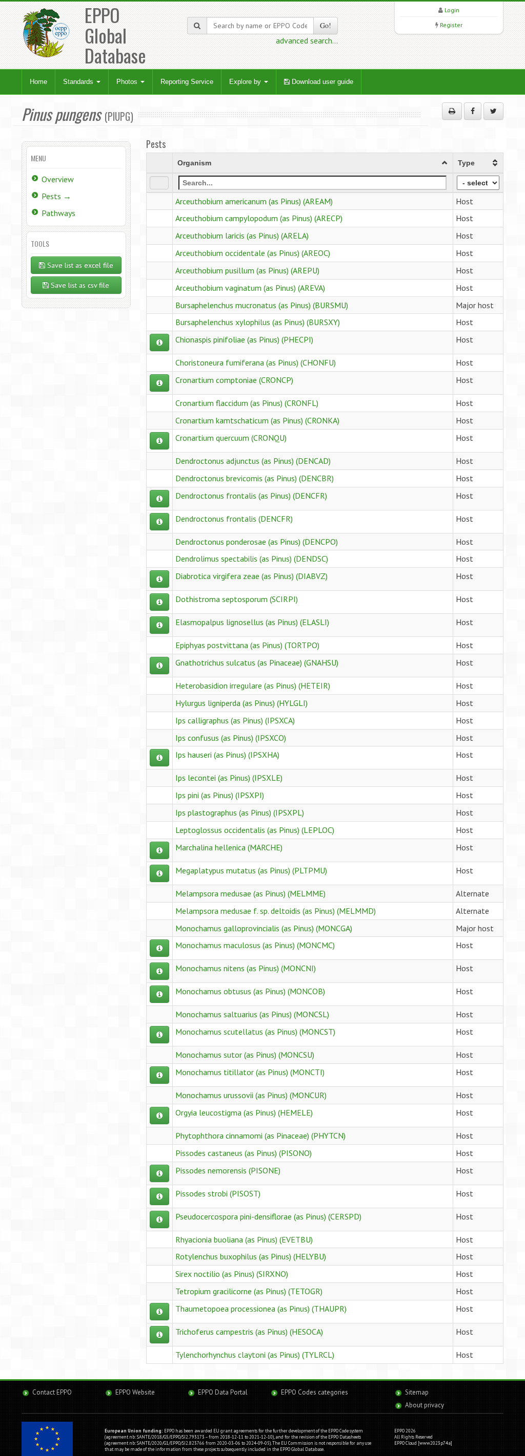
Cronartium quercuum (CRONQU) (231, 438)
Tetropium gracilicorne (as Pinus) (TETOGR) (248, 1291)
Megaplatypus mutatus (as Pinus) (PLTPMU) (251, 870)
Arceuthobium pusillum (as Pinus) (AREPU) (247, 270)
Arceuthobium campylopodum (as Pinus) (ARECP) (258, 218)
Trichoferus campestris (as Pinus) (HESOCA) (249, 1331)
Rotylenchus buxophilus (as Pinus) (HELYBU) (250, 1256)
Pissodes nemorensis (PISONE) (227, 1170)
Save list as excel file (79, 265)
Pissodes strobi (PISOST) (217, 1193)
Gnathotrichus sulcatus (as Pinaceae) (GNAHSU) (256, 662)
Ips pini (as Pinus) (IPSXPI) (219, 795)
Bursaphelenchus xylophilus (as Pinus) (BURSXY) (257, 322)
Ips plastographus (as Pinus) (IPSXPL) (239, 812)
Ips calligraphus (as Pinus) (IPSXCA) (235, 720)
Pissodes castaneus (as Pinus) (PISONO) (243, 1153)
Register (451, 25)
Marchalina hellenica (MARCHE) (228, 847)
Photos (127, 81)
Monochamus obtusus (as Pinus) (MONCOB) (250, 991)
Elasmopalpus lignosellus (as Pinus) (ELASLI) (252, 622)
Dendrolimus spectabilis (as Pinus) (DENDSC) (251, 558)
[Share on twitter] (493, 111)
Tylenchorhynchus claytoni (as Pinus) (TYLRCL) (254, 1355)
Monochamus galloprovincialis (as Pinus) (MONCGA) (263, 928)
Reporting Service (186, 81)
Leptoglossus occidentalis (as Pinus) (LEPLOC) (254, 830)
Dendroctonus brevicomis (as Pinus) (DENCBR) (254, 478)
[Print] (452, 111)
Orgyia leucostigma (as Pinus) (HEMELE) (244, 1112)
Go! (325, 25)
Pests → (56, 196)
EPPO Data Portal (223, 1392)
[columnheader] (312, 163)
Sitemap (417, 1392)
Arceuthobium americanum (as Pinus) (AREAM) (254, 201)
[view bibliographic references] (159, 342)
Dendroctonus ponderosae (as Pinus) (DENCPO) (256, 542)
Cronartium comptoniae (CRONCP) (234, 380)
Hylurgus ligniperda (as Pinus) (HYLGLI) (241, 703)
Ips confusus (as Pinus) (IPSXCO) (230, 738)
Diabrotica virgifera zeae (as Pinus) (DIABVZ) (251, 576)
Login (452, 10)
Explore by (246, 81)
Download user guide (321, 81)
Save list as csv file (79, 285)
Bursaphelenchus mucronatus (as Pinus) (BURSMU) (261, 305)
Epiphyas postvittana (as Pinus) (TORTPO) (247, 645)
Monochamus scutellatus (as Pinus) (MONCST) (255, 1031)
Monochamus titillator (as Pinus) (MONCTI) (250, 1072)
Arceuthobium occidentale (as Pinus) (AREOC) (252, 253)
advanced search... (307, 40)
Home (38, 81)
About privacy (424, 1405)
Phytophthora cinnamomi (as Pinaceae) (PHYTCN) (260, 1135)
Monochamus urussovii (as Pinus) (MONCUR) (251, 1095)
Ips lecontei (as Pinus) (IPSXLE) (228, 778)
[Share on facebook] (472, 111)
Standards (79, 81)
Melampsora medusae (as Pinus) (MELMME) (250, 893)
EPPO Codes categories (314, 1392)
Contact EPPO (52, 1392)
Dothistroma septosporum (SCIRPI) (236, 599)
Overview (58, 179)
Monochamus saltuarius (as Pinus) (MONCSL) (252, 1014)
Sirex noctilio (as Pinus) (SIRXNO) (231, 1274)
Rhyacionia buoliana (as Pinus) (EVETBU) (244, 1239)
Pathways (58, 213)
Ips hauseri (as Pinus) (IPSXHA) (227, 755)
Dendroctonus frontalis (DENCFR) (234, 518)
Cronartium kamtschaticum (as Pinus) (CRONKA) (257, 420)
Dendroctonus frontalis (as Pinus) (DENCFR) (251, 495)
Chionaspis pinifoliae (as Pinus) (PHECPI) (244, 339)
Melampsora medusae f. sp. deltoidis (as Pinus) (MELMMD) (275, 911)
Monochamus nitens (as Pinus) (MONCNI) (245, 968)
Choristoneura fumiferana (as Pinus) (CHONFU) (255, 362)
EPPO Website (135, 1392)
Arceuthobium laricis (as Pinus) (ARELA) (242, 235)
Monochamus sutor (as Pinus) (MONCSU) (244, 1055)
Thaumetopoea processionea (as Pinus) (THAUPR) (261, 1308)
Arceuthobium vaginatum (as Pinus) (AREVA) (250, 288)
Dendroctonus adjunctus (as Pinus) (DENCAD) (253, 461)
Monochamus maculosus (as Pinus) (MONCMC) (255, 945)
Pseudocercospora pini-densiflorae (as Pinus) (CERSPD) (268, 1216)
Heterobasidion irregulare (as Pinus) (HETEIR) (252, 685)
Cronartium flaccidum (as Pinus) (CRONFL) (246, 403)
